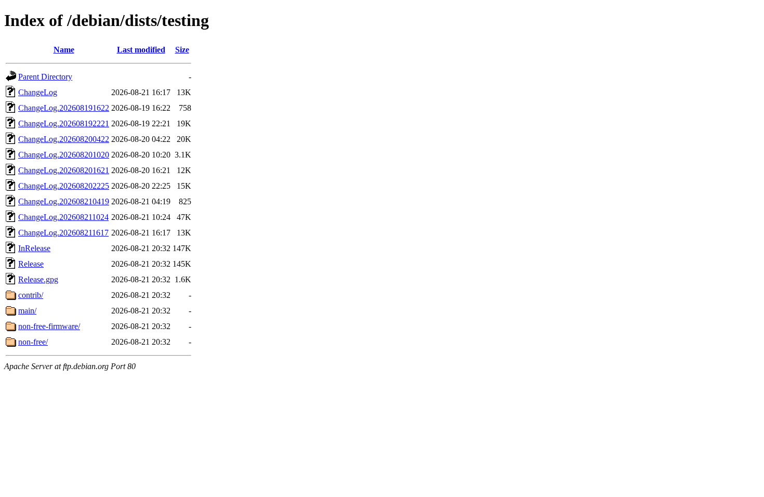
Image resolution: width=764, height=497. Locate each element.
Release (31, 263)
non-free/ (33, 341)
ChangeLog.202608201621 (63, 170)
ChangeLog (37, 92)
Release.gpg (38, 279)
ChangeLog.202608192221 (63, 123)
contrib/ (30, 295)
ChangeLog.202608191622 (63, 107)
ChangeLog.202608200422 (63, 139)
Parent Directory (45, 76)
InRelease (34, 248)
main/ (27, 310)
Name (64, 49)
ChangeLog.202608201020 (63, 154)
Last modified (141, 49)
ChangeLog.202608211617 (63, 232)
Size (182, 49)
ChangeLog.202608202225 (63, 185)
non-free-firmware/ (49, 326)
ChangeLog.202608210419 (63, 201)
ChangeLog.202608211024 (63, 217)
